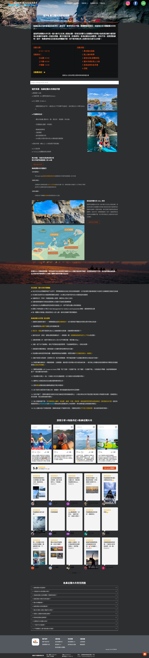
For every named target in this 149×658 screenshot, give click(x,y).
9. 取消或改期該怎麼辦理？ (39, 617)
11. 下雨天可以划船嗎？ (38, 625)
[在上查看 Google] (32, 503)
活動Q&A (102, 3)
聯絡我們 (82, 644)
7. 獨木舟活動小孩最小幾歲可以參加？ (42, 610)
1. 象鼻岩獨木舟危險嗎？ (39, 587)
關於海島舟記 (68, 3)
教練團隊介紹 (94, 3)
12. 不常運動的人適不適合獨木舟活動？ (43, 628)
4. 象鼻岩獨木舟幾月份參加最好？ (41, 599)
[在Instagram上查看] (50, 427)
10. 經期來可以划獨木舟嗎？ (40, 621)
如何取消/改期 (72, 644)
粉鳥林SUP (58, 644)
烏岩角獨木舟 (59, 641)
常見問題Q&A (71, 641)
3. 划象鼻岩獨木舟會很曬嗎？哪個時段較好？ (44, 595)
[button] (74, 588)
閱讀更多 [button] (36, 484)
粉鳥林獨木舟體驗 (60, 647)
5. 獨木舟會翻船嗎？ (38, 602)
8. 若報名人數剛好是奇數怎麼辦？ (41, 613)
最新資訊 (76, 3)
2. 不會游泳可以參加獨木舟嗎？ (41, 591)
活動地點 (83, 3)
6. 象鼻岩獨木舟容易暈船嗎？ (40, 606)
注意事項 (82, 641)
